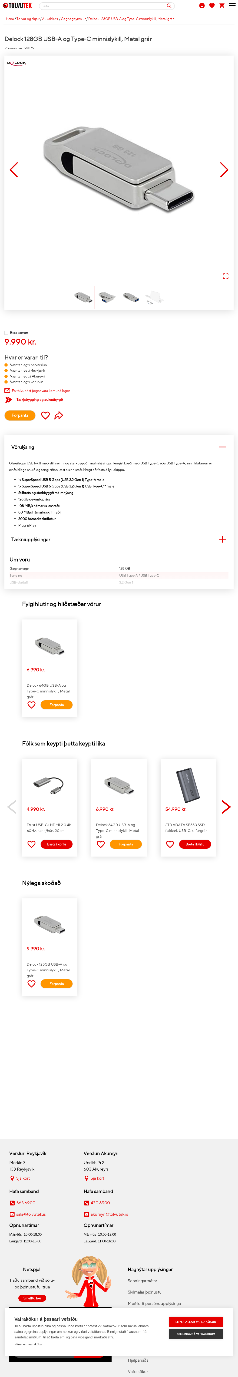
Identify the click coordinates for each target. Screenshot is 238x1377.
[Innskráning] (202, 5)
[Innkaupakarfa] (222, 5)
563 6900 (25, 1203)
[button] (119, 170)
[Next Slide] (224, 170)
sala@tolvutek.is (31, 1214)
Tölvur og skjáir (28, 19)
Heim (10, 19)
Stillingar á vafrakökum (196, 1334)
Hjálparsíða (138, 1360)
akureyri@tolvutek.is (109, 1214)
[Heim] (17, 6)
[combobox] (107, 6)
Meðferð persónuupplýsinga (154, 1303)
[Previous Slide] (13, 170)
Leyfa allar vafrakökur (195, 1322)
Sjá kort (23, 1178)
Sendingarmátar (142, 1281)
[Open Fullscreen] (226, 276)
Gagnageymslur (73, 19)
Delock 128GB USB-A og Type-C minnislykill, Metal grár (131, 19)
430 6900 (100, 1203)
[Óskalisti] (212, 5)
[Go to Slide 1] (83, 297)
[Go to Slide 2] (107, 297)
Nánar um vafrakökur (28, 1344)
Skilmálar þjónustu (145, 1292)
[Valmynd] (230, 6)
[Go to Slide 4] (154, 297)
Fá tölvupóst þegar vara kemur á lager (41, 390)
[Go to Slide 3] (130, 297)
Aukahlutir (50, 19)
